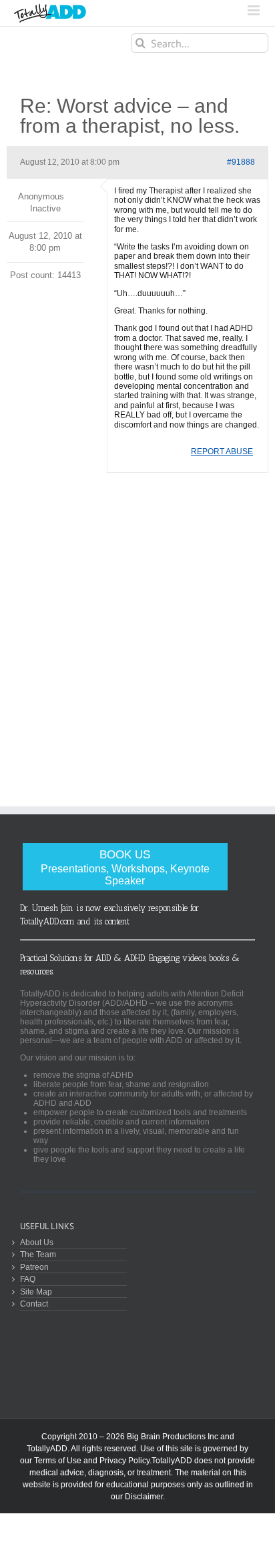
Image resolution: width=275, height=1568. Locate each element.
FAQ (27, 1279)
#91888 (241, 162)
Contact (34, 1303)
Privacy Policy (124, 1460)
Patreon (34, 1267)
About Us (36, 1242)
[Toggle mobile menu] (255, 10)
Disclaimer (144, 1496)
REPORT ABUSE (222, 451)
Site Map (36, 1291)
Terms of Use (57, 1460)
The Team (38, 1254)
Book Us (125, 867)
